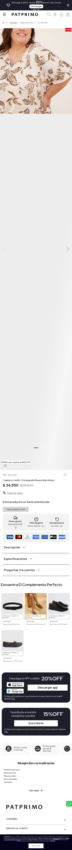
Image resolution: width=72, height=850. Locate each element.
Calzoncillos (8, 782)
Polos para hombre (10, 776)
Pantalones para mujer (12, 770)
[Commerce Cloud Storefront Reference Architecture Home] (25, 14)
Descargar (36, 6)
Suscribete (36, 723)
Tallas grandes (26, 22)
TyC (6, 731)
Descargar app (48, 687)
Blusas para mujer (10, 773)
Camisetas (42, 22)
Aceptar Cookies (36, 846)
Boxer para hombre (10, 779)
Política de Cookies (56, 838)
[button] (55, 14)
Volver (13, 22)
